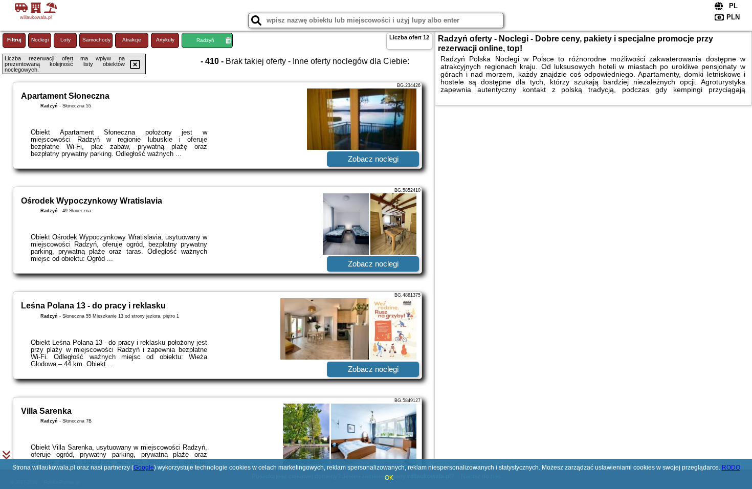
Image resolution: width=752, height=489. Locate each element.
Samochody (96, 39)
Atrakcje (131, 39)
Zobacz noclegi (373, 158)
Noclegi (40, 39)
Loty (65, 39)
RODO (731, 467)
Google (144, 467)
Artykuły (165, 39)
